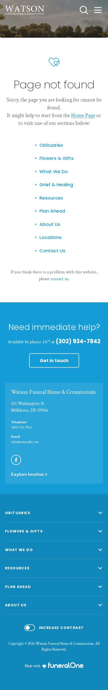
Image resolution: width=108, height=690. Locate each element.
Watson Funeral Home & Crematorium (53, 392)
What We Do (53, 172)
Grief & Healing (56, 185)
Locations (50, 237)
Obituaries (51, 145)
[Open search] (84, 10)
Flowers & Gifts (56, 158)
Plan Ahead (52, 211)
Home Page (83, 115)
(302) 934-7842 (78, 341)
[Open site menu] (98, 10)
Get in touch (54, 360)
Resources (51, 198)
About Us (49, 224)
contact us (59, 279)
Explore (27, 474)
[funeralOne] (66, 665)
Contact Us (52, 251)
